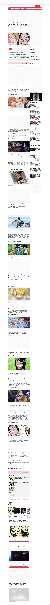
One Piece (19, 86)
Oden (22, 405)
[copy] (28, 63)
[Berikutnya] (29, 511)
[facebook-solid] (24, 63)
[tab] (11, 49)
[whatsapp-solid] (22, 63)
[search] (34, 6)
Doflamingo (16, 350)
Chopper (17, 231)
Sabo (9, 277)
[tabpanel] (19, 55)
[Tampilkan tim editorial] (29, 504)
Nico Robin (27, 373)
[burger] (41, 6)
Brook (12, 156)
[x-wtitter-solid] (26, 63)
